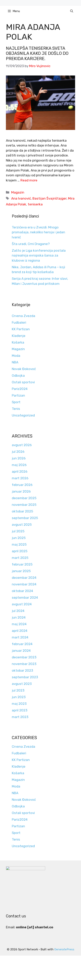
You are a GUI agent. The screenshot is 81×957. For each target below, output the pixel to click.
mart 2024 (20, 637)
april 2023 (19, 710)
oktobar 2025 (22, 511)
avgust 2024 (22, 604)
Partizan (18, 395)
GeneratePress (64, 949)
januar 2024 (21, 650)
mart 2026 (20, 478)
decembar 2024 (24, 578)
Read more (28, 180)
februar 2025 (22, 564)
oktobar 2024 (22, 591)
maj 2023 (19, 704)
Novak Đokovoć (24, 369)
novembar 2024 (24, 584)
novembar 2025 (24, 505)
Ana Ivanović (21, 198)
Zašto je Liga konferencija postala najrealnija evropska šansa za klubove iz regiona (39, 255)
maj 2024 (19, 624)
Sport (16, 402)
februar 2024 (22, 644)
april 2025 (19, 551)
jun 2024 (19, 617)
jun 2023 (19, 697)
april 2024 (19, 631)
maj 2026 (19, 465)
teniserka (35, 204)
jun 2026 (19, 458)
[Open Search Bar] (71, 11)
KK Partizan (21, 329)
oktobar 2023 (22, 670)
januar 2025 (21, 571)
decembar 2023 (24, 657)
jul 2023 (18, 690)
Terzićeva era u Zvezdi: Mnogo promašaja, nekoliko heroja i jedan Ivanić (38, 232)
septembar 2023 (25, 677)
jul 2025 (18, 531)
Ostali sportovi (23, 382)
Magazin (17, 192)
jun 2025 (19, 538)
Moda (16, 356)
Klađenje (18, 336)
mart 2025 (20, 558)
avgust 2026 (22, 445)
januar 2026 (21, 491)
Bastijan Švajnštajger (49, 198)
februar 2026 (22, 485)
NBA (15, 362)
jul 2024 (18, 611)
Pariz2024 (20, 389)
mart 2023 (20, 717)
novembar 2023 (24, 664)
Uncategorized (23, 415)
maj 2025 (19, 544)
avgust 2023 (22, 684)
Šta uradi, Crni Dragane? (31, 244)
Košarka (18, 342)
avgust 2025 (22, 524)
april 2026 (19, 471)
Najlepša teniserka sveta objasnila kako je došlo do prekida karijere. (37, 53)
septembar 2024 (25, 597)
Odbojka (18, 375)
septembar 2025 (25, 518)
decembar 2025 (24, 498)
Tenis (16, 409)
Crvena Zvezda (23, 316)
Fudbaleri (19, 322)
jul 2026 (18, 452)
